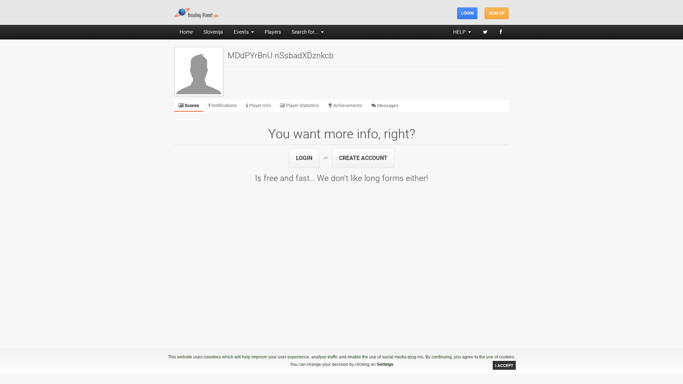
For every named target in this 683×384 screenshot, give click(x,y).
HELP (459, 32)
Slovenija (213, 32)
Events (241, 32)
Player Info (259, 105)
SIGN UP (496, 13)
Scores (191, 105)
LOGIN (304, 158)
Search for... (305, 32)
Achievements (347, 105)
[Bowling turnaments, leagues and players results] (196, 12)
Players (273, 32)
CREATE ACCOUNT (363, 158)
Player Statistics (302, 105)
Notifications (223, 105)
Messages (387, 105)
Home (186, 32)
